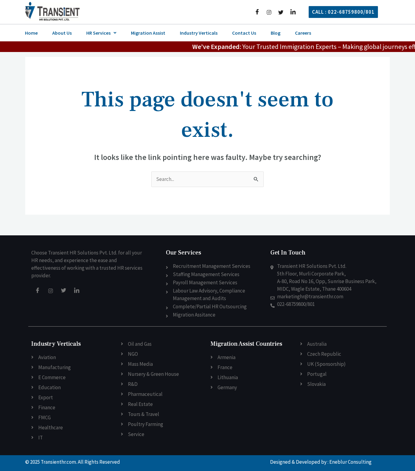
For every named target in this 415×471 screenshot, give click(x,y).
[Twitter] (280, 12)
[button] (101, 33)
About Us (62, 33)
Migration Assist (148, 33)
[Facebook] (257, 12)
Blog (275, 33)
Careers (303, 33)
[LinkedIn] (293, 12)
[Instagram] (269, 12)
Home (31, 33)
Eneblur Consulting (350, 462)
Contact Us (244, 33)
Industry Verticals (199, 33)
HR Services (98, 33)
